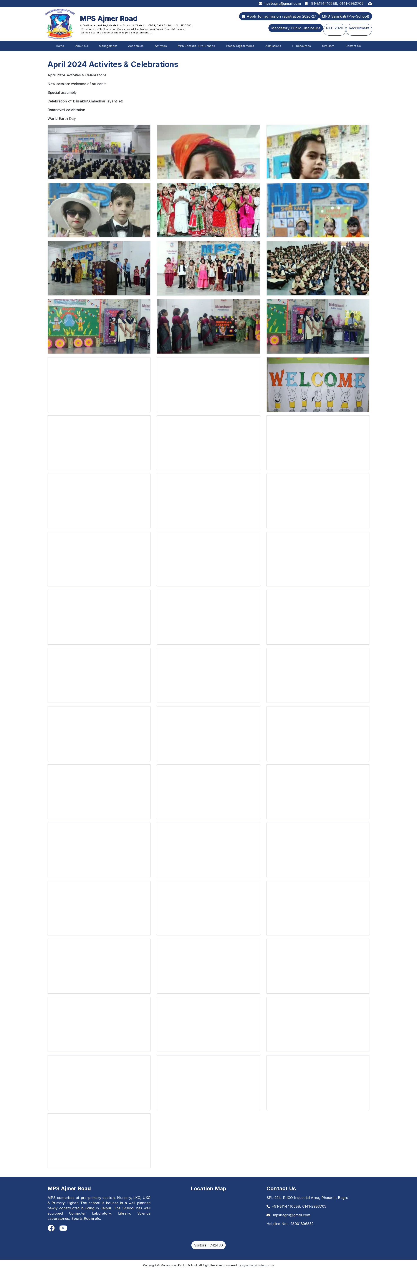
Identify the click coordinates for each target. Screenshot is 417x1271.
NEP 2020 (334, 28)
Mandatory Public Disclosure (295, 28)
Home (60, 46)
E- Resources (301, 46)
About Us (81, 46)
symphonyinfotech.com (258, 1265)
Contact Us (353, 46)
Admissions (273, 46)
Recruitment (359, 28)
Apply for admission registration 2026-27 (281, 16)
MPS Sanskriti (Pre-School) (345, 16)
